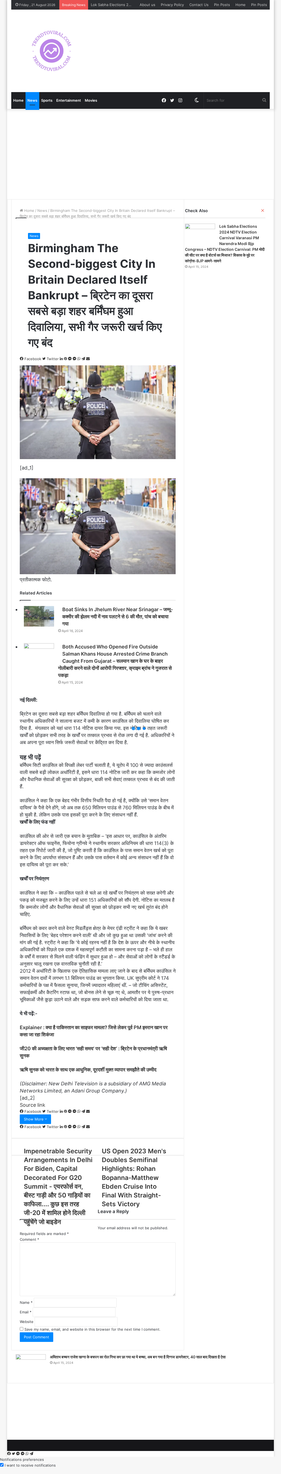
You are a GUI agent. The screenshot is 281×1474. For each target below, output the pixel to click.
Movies (91, 100)
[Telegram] (31, 1454)
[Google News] (188, 100)
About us (147, 4)
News (32, 100)
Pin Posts (222, 4)
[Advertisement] (140, 152)
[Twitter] (14, 1454)
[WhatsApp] (28, 1454)
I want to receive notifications (30, 1465)
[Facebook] (9, 1454)
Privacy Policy (172, 4)
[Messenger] (18, 1454)
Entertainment (68, 100)
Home (240, 4)
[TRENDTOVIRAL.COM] (51, 51)
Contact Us (199, 4)
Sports (46, 100)
